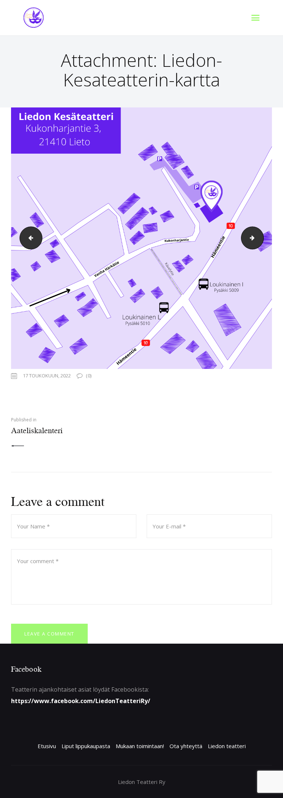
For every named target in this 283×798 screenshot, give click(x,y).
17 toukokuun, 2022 (47, 375)
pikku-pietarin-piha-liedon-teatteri (28, 238)
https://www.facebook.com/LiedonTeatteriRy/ (80, 701)
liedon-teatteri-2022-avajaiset (261, 238)
